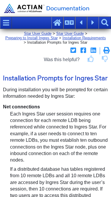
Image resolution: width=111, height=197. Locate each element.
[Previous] (81, 23)
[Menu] (6, 23)
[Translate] (69, 23)
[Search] (105, 23)
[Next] (93, 23)
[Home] (57, 23)
